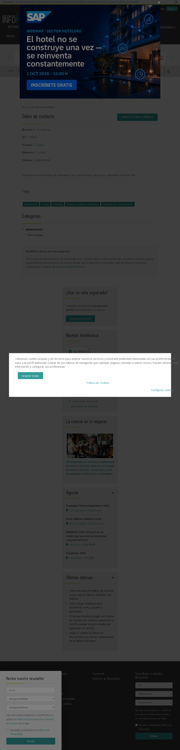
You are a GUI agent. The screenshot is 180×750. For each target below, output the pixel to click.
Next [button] (171, 58)
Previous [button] (9, 58)
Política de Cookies (97, 382)
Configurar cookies (162, 390)
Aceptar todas (30, 375)
